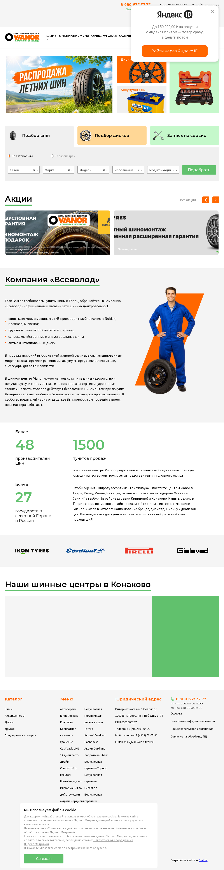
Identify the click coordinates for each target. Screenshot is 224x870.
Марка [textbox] (57, 170)
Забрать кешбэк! (96, 755)
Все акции (188, 200)
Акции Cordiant (94, 748)
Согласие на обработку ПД (189, 736)
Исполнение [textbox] (127, 170)
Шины (8, 709)
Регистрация (210, 5)
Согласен (44, 859)
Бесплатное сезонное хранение (68, 735)
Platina (203, 860)
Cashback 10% (69, 748)
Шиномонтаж (69, 716)
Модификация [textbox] (161, 170)
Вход (195, 5)
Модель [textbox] (92, 170)
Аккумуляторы (85, 36)
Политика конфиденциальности (193, 721)
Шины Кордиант (71, 781)
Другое (105, 36)
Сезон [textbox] (22, 170)
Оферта (176, 713)
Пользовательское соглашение (192, 729)
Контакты (66, 722)
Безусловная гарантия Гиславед (93, 781)
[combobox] (24, 170)
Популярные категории (20, 735)
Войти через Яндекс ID (174, 51)
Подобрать (199, 170)
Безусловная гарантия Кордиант (93, 801)
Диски (65, 36)
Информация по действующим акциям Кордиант (72, 794)
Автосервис (123, 36)
